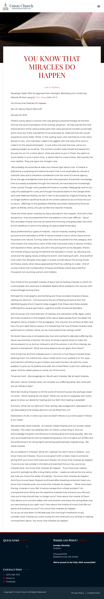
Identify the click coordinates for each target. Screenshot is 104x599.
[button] (99, 6)
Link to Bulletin (52, 87)
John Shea (41, 97)
